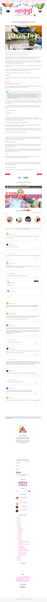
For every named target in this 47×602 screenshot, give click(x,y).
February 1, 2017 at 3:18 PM (12, 340)
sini (24, 441)
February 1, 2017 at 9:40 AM (12, 303)
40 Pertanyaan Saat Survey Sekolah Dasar (24, 502)
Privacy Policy (23, 595)
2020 (18, 524)
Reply (35, 239)
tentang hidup (20, 580)
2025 (18, 518)
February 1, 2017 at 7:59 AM (12, 263)
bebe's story (21, 576)
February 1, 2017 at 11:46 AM (12, 314)
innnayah (10, 339)
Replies (8, 279)
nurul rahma (10, 233)
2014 (18, 559)
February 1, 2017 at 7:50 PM (12, 359)
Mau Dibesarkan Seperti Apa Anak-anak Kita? (13, 83)
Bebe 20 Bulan (37, 223)
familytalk (25, 576)
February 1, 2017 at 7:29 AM (12, 234)
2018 (18, 526)
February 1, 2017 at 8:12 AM (13, 283)
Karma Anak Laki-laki (28, 223)
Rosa (9, 378)
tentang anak (40, 212)
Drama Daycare (10, 223)
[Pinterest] (1, 13)
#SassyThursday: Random (22, 548)
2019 (18, 525)
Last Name (18, 469)
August (20, 533)
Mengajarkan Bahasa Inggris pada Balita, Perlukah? (24, 542)
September (20, 532)
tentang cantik (20, 579)
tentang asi (24, 578)
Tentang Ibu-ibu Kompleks (23, 500)
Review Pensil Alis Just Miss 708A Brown (23, 549)
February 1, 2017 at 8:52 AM (13, 291)
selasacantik (27, 577)
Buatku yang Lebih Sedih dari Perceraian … (24, 510)
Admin (10, 243)
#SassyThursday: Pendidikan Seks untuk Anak (24, 544)
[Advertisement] (22, 451)
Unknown (10, 262)
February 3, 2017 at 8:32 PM (12, 388)
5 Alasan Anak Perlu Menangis (11, 141)
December (20, 528)
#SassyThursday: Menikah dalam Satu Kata (23, 551)
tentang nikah (25, 580)
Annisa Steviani (12, 282)
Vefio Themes (29, 599)
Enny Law (10, 358)
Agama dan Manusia (21, 547)
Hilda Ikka (10, 387)
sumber (18, 97)
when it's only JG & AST (23, 581)
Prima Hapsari (11, 252)
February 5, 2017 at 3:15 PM (12, 398)
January (20, 555)
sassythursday (22, 577)
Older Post (39, 174)
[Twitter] (1, 12)
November (20, 529)
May (19, 536)
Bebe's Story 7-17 (18, 223)
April (19, 537)
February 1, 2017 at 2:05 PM (12, 325)
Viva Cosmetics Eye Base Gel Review (23, 541)
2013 (18, 560)
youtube (28, 581)
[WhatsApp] (1, 10)
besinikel (11, 290)
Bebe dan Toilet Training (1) (22, 552)
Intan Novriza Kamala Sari (12, 313)
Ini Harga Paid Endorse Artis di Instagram (24, 506)
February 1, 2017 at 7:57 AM (12, 253)
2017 (18, 527)
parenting (36, 212)
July (19, 534)
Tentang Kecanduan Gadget (22, 554)
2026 (18, 517)
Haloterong (10, 397)
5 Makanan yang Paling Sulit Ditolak (23, 553)
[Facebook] (1, 8)
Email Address (18, 462)
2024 (18, 519)
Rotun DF (10, 324)
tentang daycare (25, 579)
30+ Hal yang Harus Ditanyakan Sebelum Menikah (24, 497)
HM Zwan (10, 370)
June (19, 535)
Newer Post (7, 174)
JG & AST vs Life (18, 576)
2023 (18, 520)
